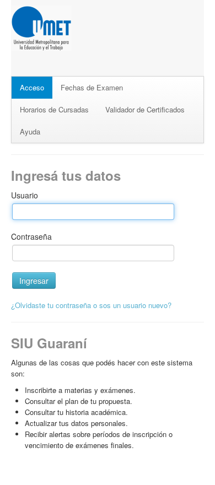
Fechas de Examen (92, 87)
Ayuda (30, 131)
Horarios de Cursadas (54, 109)
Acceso (32, 87)
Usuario (24, 195)
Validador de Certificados (145, 109)
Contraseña (31, 236)
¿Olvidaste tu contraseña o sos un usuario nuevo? (91, 305)
